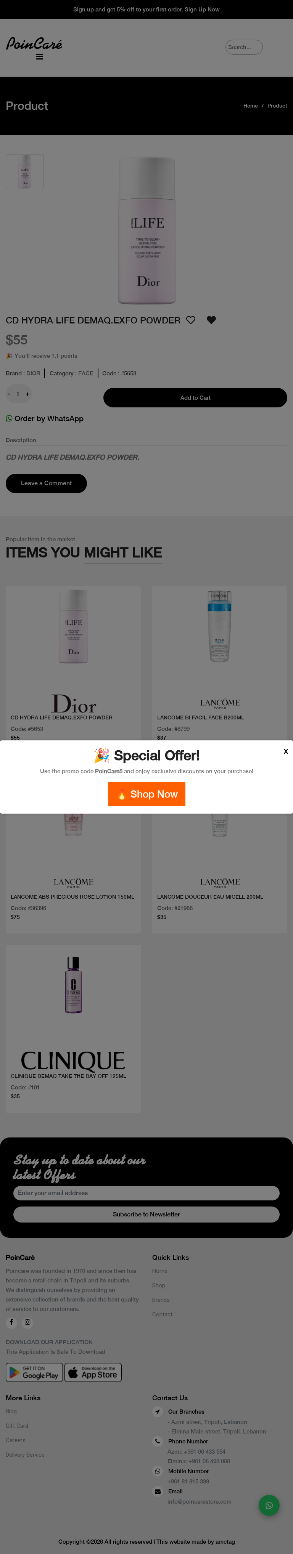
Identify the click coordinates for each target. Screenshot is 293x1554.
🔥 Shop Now (147, 794)
